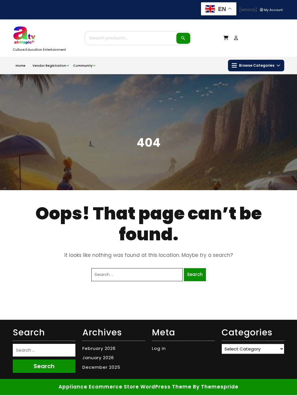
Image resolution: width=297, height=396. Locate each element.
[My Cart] (225, 38)
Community (83, 65)
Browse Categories (256, 65)
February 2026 (99, 348)
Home (21, 65)
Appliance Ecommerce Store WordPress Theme (125, 386)
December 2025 (101, 367)
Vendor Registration (49, 65)
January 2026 (98, 358)
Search (183, 38)
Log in (159, 348)
